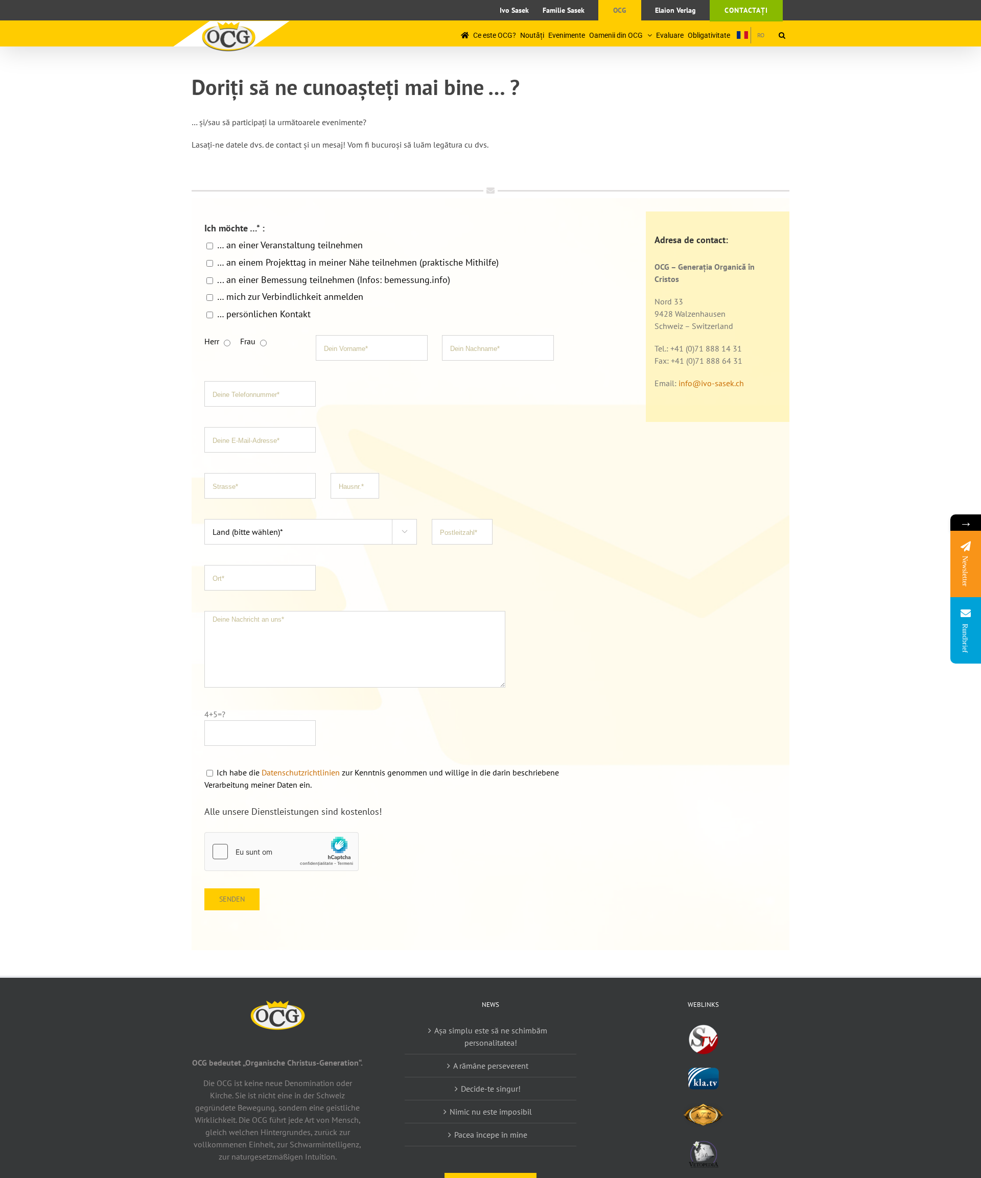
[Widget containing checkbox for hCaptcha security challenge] (281, 851)
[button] (782, 35)
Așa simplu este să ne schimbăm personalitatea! (490, 1036)
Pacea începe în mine (490, 1134)
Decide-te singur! (491, 1088)
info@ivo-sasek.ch (711, 383)
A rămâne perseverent (490, 1066)
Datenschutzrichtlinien (302, 772)
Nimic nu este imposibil (491, 1111)
